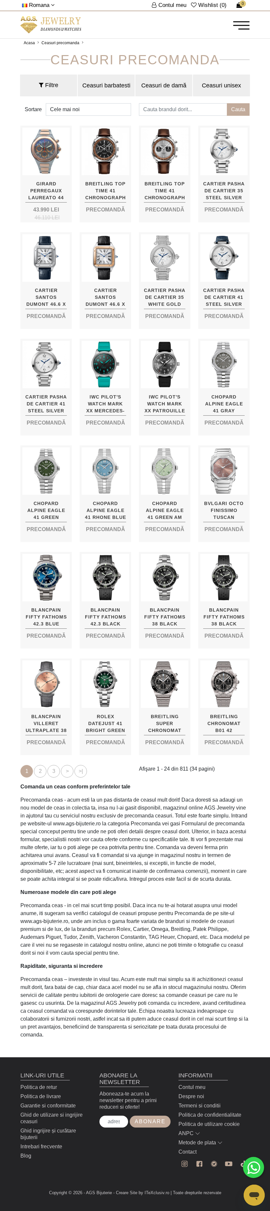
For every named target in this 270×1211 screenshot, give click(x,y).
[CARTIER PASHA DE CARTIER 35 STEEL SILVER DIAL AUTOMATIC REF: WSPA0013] (224, 151)
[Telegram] (214, 1164)
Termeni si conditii (199, 1105)
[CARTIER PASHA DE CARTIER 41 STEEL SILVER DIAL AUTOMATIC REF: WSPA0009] (46, 364)
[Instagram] (184, 1164)
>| (81, 771)
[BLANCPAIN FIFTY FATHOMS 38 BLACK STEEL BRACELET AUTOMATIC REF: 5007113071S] (164, 577)
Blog (25, 1156)
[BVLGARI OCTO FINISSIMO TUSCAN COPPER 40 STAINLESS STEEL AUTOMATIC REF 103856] (224, 471)
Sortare (33, 109)
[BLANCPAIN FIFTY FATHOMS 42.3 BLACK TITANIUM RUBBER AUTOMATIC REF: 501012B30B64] (105, 577)
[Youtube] (229, 1164)
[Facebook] (199, 1164)
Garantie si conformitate (48, 1105)
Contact (187, 1152)
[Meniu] (241, 25)
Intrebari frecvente (41, 1146)
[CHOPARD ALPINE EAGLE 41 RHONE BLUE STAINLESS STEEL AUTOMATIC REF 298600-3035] (105, 471)
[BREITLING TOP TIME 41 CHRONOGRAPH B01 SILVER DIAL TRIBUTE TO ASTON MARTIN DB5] (164, 151)
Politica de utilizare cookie (209, 1124)
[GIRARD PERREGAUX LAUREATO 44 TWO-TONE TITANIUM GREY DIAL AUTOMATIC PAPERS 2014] (46, 151)
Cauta (238, 109)
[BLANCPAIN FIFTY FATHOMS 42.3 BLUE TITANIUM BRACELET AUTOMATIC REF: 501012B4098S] (46, 577)
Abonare (150, 1121)
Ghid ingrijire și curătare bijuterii (48, 1134)
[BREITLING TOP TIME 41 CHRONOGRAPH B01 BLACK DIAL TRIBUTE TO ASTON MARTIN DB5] (105, 151)
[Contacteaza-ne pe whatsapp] (253, 1167)
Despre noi (191, 1096)
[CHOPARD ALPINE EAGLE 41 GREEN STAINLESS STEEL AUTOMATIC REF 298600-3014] (46, 471)
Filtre (50, 85)
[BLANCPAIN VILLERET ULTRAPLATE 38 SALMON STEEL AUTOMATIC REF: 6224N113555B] (46, 684)
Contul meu (191, 1087)
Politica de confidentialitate (209, 1115)
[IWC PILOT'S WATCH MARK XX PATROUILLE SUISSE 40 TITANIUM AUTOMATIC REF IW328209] (164, 364)
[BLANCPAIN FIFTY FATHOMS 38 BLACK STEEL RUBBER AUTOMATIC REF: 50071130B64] (224, 577)
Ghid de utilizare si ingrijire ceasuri (51, 1118)
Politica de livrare (40, 1096)
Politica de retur (38, 1087)
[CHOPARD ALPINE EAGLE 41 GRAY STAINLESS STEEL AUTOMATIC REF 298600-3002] (224, 364)
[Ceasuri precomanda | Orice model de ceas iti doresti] (50, 24)
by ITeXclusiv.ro (154, 1192)
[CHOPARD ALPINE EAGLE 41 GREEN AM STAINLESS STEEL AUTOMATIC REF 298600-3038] (164, 471)
